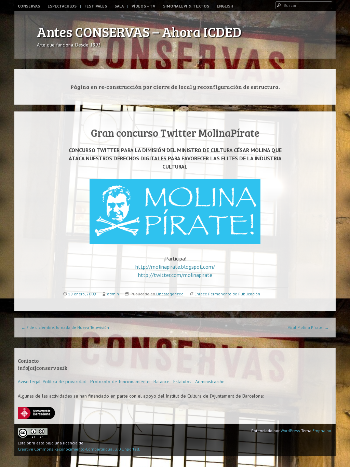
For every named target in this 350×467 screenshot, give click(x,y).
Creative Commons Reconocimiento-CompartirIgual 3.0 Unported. (79, 449)
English (225, 6)
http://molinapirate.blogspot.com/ (175, 266)
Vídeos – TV (143, 6)
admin (113, 293)
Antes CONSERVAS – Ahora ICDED (139, 31)
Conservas (29, 6)
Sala (119, 6)
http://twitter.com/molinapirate (175, 274)
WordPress (290, 430)
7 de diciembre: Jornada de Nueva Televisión (65, 327)
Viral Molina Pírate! (308, 327)
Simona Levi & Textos (186, 6)
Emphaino (321, 430)
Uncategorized (170, 293)
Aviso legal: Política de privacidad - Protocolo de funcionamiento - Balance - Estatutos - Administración (121, 381)
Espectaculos (62, 6)
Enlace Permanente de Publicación (227, 293)
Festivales (95, 6)
